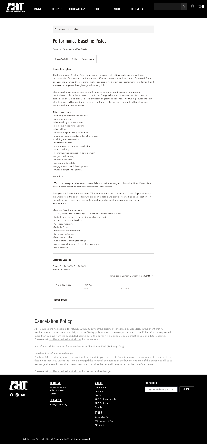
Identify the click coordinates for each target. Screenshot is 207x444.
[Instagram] (17, 395)
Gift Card (99, 425)
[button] (97, 9)
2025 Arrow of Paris (105, 421)
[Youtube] (23, 395)
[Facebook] (11, 395)
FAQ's (98, 395)
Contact (99, 391)
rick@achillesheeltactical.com (65, 339)
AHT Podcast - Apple (105, 399)
